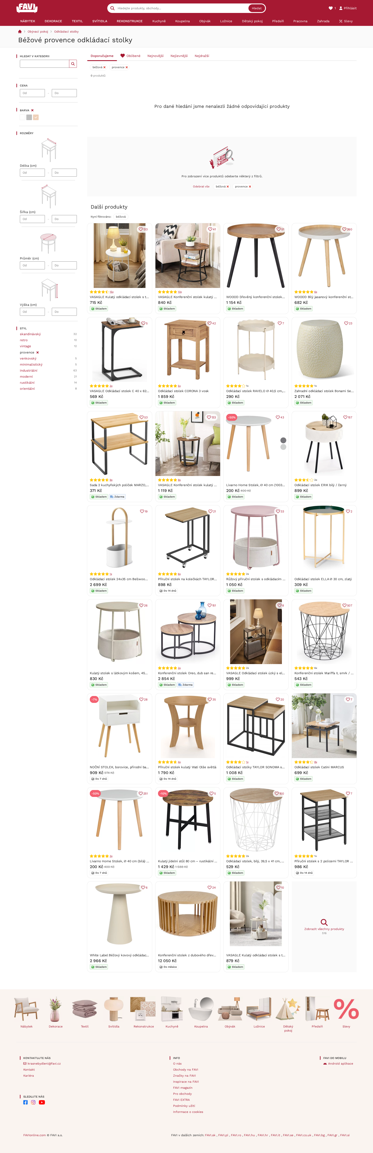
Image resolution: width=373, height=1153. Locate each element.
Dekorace (56, 1026)
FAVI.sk (211, 1135)
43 (282, 417)
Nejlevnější (179, 56)
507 (349, 605)
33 (282, 511)
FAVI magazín (183, 1087)
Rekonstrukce (144, 1026)
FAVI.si (345, 1135)
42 (214, 323)
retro (24, 340)
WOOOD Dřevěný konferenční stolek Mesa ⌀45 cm (264, 297)
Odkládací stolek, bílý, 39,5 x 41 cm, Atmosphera (263, 861)
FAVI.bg (320, 1135)
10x (180, 291)
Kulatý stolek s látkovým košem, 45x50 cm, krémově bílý (134, 673)
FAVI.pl (223, 1135)
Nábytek (27, 1026)
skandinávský (30, 334)
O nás (177, 1063)
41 (214, 229)
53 (146, 417)
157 (350, 417)
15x (111, 291)
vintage (25, 346)
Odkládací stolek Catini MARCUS (319, 767)
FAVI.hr (263, 1135)
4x (179, 761)
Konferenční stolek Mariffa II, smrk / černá (326, 673)
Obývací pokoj (38, 31)
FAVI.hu (250, 1135)
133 (145, 229)
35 (214, 699)
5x (179, 385)
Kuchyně (172, 1026)
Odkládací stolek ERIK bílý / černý (320, 485)
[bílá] (22, 117)
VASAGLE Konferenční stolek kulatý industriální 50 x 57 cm (203, 485)
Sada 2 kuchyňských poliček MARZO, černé (123, 485)
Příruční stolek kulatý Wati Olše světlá (187, 767)
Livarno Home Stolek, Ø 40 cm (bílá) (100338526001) (130, 861)
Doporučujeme (102, 56)
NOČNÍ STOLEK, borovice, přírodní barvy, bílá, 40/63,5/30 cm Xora (140, 767)
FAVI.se (288, 1135)
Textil (85, 1026)
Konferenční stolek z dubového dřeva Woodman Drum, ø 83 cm (206, 955)
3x (111, 385)
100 (281, 793)
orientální (27, 389)
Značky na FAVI (184, 1075)
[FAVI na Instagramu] (33, 1102)
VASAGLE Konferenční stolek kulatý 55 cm (190, 297)
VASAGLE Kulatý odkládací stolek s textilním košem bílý (133, 297)
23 (350, 323)
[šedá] (29, 117)
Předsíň (317, 1026)
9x (111, 479)
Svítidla (113, 1026)
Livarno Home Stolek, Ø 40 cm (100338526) (259, 485)
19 (146, 511)
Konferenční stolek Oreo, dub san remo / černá (194, 673)
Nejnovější (155, 56)
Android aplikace (340, 1063)
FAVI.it (276, 1135)
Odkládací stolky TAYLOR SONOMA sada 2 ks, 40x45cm (268, 767)
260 (349, 229)
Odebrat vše (201, 186)
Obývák (230, 1026)
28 (146, 699)
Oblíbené (133, 56)
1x (111, 573)
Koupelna (201, 1026)
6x (315, 291)
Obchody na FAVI (185, 1069)
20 (282, 699)
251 (145, 793)
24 (214, 887)
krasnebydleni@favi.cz (44, 1063)
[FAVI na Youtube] (42, 1102)
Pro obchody (182, 1093)
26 (146, 605)
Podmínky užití (184, 1105)
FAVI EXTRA (181, 1099)
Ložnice (259, 1026)
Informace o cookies (188, 1112)
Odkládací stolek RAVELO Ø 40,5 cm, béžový (260, 391)
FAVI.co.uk (304, 1135)
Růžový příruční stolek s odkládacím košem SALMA (265, 579)
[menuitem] (28, 21)
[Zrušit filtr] (37, 351)
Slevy (346, 1026)
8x (315, 761)
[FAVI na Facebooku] (25, 1102)
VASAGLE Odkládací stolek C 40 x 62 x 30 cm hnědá (130, 391)
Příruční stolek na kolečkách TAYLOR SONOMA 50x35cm (201, 579)
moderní (26, 377)
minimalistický (31, 364)
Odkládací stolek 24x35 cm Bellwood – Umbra (125, 579)
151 (214, 605)
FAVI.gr (332, 1135)
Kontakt (29, 1069)
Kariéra (28, 1075)
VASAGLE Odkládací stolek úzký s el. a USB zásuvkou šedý (271, 673)
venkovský (28, 358)
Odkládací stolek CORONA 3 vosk (183, 391)
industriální (28, 370)
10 (282, 887)
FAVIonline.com (34, 1135)
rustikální (27, 383)
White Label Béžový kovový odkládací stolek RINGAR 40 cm (135, 955)
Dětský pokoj (288, 1028)
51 (282, 229)
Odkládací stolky (66, 31)
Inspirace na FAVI (186, 1081)
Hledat (257, 8)
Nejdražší (202, 56)
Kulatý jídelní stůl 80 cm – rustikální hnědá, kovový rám (200, 861)
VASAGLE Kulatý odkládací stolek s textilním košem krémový (273, 955)
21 (214, 511)
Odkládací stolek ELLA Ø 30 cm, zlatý (323, 579)
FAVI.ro (236, 1135)
